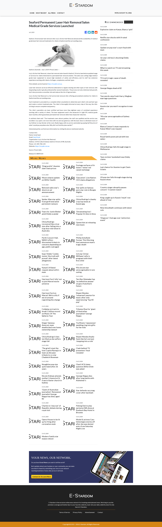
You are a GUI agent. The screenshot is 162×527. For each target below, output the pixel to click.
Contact (100, 512)
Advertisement (90, 512)
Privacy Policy (77, 512)
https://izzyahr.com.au (55, 84)
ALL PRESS (52, 13)
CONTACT (60, 13)
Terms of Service (64, 512)
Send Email (36, 137)
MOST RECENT (41, 13)
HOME (32, 13)
